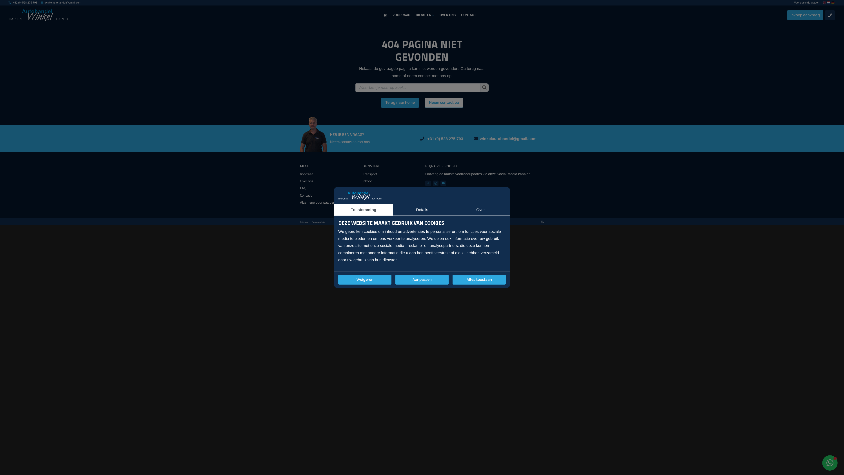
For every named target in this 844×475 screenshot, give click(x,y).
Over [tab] (480, 210)
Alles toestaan (479, 280)
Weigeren (365, 280)
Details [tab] (422, 210)
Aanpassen (422, 280)
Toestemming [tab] (363, 210)
